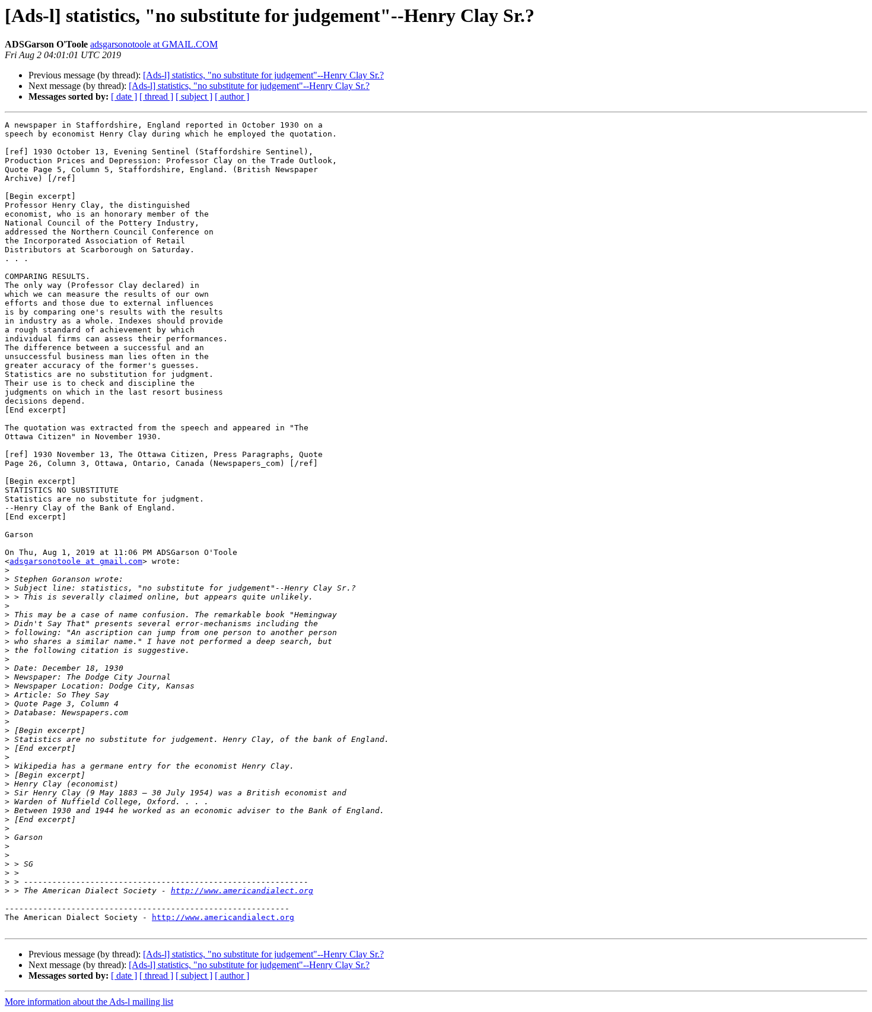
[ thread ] (156, 96)
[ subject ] (194, 96)
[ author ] (232, 96)
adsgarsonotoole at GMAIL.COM (154, 44)
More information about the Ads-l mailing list (89, 1002)
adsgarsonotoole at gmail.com (75, 561)
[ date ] (124, 96)
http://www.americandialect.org (242, 890)
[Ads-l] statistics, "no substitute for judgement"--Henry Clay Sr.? (263, 75)
